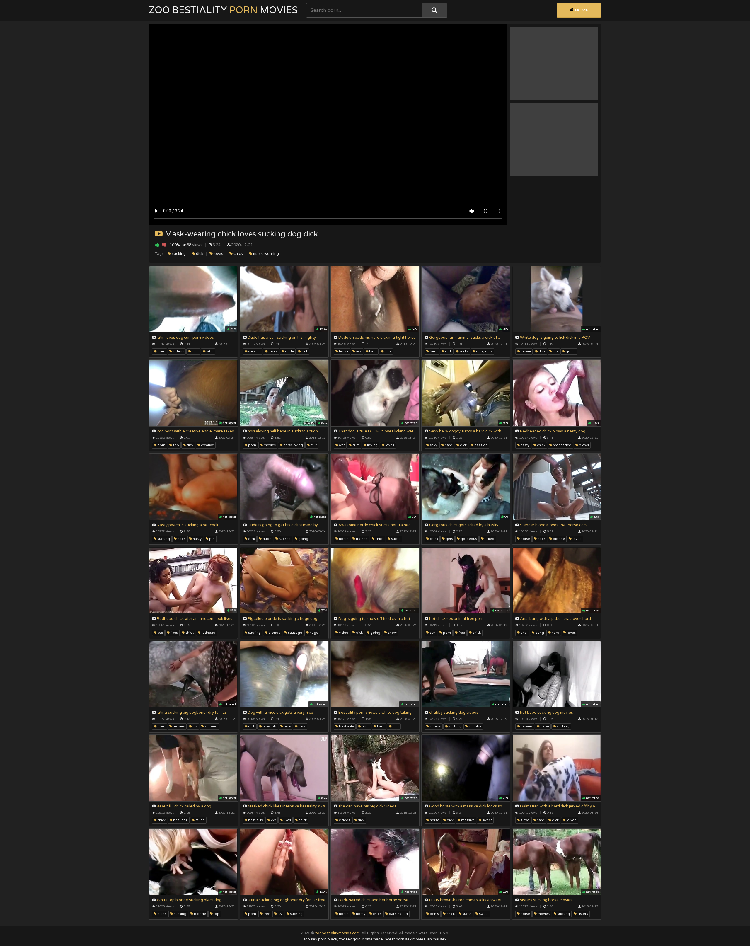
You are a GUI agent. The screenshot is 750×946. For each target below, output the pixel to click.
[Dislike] (164, 245)
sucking (178, 253)
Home (581, 10)
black (161, 914)
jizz (194, 726)
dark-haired (398, 914)
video (343, 633)
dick (199, 253)
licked (489, 539)
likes (174, 633)
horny (360, 914)
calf (304, 351)
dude (289, 351)
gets (449, 539)
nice (287, 726)
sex (159, 633)
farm (433, 351)
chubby (474, 726)
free (461, 633)
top (216, 914)
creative (207, 445)
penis (272, 351)
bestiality (346, 726)
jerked (571, 820)
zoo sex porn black (320, 939)
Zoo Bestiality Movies (223, 10)
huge (313, 633)
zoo (175, 445)
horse (343, 351)
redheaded (561, 445)
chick (238, 253)
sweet (486, 820)
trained (361, 539)
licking (372, 445)
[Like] (157, 245)
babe (544, 726)
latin (209, 351)
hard (372, 351)
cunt (355, 445)
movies (269, 445)
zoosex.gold (350, 939)
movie (525, 351)
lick (555, 351)
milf (313, 445)
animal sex (436, 939)
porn (160, 351)
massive (467, 820)
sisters (582, 914)
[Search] (434, 10)
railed (200, 820)
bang (539, 633)
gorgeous (483, 351)
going (570, 351)
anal (524, 633)
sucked (284, 539)
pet (211, 539)
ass (358, 351)
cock (181, 539)
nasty (524, 445)
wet (341, 445)
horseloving (292, 445)
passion (480, 445)
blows (583, 445)
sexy (433, 445)
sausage (294, 633)
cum (195, 351)
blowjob (269, 726)
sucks (463, 351)
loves (218, 253)
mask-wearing (265, 253)
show (392, 633)
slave (524, 820)
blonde (558, 539)
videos (178, 351)
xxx (273, 820)
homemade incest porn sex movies (393, 939)
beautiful (180, 820)
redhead (207, 633)
